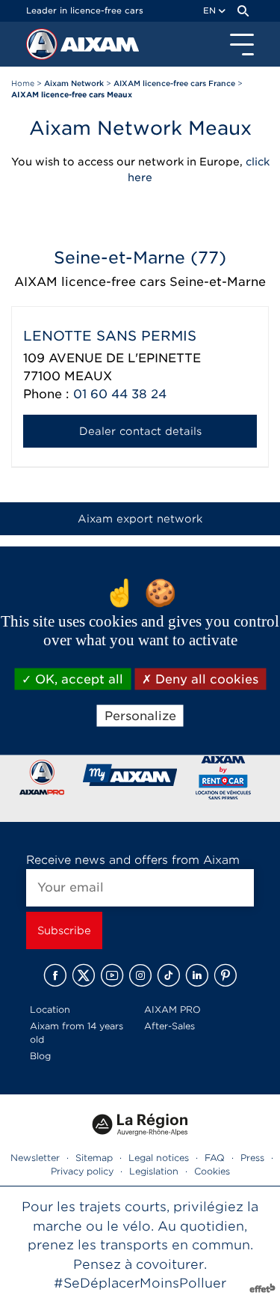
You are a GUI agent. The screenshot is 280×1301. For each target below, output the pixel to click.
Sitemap (94, 1157)
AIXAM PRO (172, 1009)
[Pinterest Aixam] (225, 975)
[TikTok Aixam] (169, 975)
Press (252, 1157)
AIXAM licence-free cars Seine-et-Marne (140, 282)
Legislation (153, 1171)
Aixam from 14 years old (76, 1032)
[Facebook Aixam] (55, 975)
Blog (40, 1055)
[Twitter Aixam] (83, 975)
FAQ (215, 1157)
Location (50, 1009)
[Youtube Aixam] (112, 975)
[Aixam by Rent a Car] (224, 780)
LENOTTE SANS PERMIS (109, 336)
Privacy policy (82, 1171)
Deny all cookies (205, 678)
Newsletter (35, 1157)
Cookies (212, 1171)
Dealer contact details (140, 431)
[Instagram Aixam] (140, 975)
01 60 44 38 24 (120, 394)
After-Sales (169, 1026)
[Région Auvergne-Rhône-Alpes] (140, 1140)
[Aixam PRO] (41, 780)
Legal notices (158, 1157)
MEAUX (88, 376)
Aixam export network (140, 519)
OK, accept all (77, 678)
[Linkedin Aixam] (197, 975)
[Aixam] (43, 47)
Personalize (140, 715)
